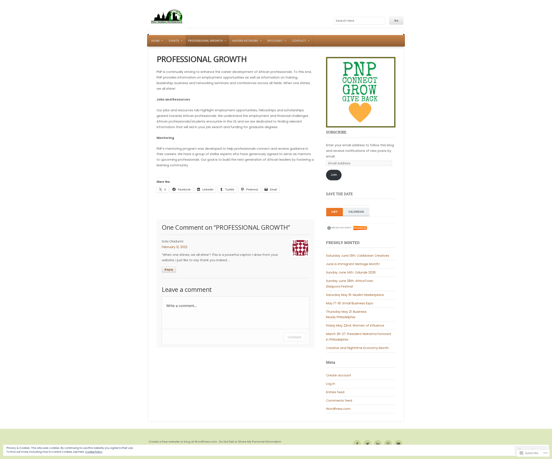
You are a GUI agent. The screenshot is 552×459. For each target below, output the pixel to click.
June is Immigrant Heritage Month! (353, 264)
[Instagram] (388, 444)
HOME (155, 41)
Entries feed (335, 392)
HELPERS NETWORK (245, 41)
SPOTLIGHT (275, 41)
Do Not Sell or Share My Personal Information (250, 442)
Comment (294, 337)
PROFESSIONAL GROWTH (205, 41)
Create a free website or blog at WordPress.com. (183, 442)
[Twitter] (367, 444)
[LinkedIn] (378, 444)
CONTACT (299, 41)
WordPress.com (338, 409)
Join (334, 175)
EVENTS (174, 41)
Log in (330, 384)
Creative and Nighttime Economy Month (357, 348)
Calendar (356, 212)
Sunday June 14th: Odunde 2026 (351, 272)
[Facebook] (357, 444)
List (334, 212)
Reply (169, 269)
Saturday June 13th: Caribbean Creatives (357, 255)
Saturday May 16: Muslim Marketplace (355, 295)
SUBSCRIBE (336, 132)
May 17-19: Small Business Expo (349, 303)
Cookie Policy (93, 452)
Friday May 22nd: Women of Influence (355, 325)
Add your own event (339, 227)
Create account (338, 375)
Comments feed (339, 400)
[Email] (398, 444)
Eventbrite (360, 228)
